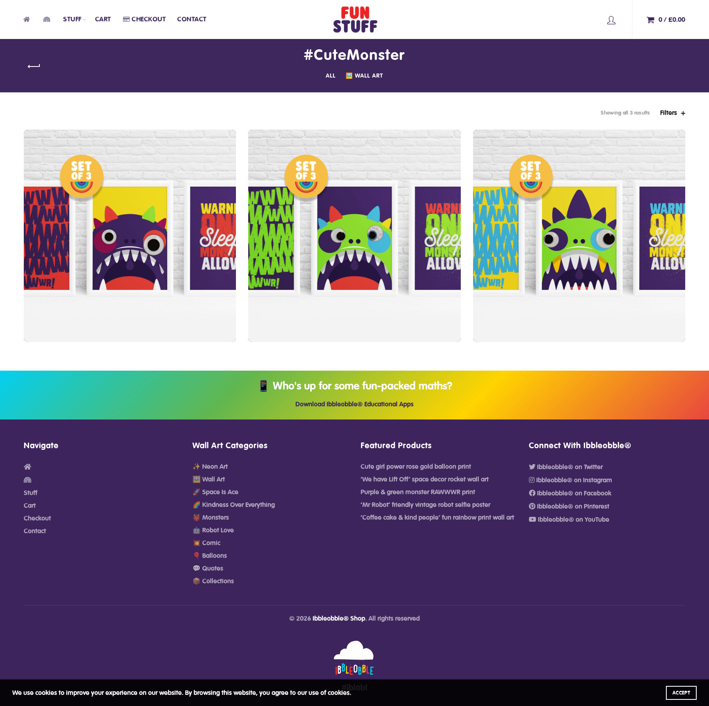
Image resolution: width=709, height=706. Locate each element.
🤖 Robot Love (213, 530)
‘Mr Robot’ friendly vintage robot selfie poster (425, 505)
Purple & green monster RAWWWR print (418, 492)
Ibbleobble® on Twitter (569, 467)
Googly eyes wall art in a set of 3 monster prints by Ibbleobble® (354, 229)
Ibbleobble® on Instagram (573, 480)
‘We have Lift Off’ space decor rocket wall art (425, 479)
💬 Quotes (207, 568)
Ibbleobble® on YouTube (572, 519)
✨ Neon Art (210, 466)
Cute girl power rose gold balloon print (416, 466)
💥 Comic (206, 543)
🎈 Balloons (209, 555)
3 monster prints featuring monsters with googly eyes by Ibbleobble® (130, 229)
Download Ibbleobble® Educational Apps (354, 404)
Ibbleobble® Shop (339, 618)
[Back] (34, 66)
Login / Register (611, 20)
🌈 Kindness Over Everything (233, 505)
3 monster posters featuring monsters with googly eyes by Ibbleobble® (579, 229)
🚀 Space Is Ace (215, 492)
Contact (192, 19)
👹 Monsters (210, 517)
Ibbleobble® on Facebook (573, 493)
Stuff (72, 19)
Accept (681, 692)
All (331, 76)
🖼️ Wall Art (364, 76)
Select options (130, 280)
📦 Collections (213, 581)
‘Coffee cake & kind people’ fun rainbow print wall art (437, 517)
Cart (103, 19)
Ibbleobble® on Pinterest (572, 506)
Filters (668, 113)
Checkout (149, 19)
